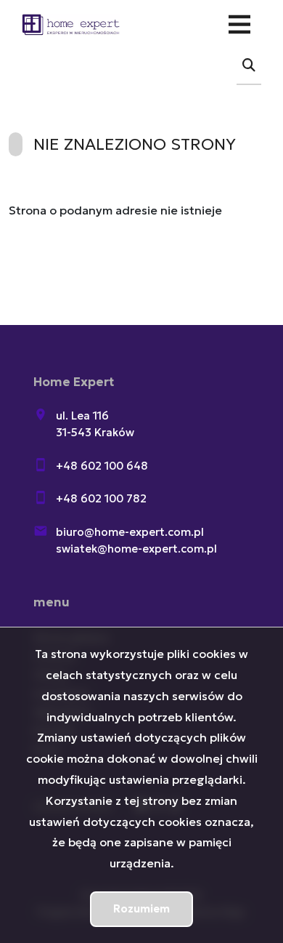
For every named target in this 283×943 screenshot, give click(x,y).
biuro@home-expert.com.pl (130, 532)
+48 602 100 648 (102, 466)
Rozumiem (141, 908)
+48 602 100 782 (101, 498)
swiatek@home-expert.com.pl (136, 548)
